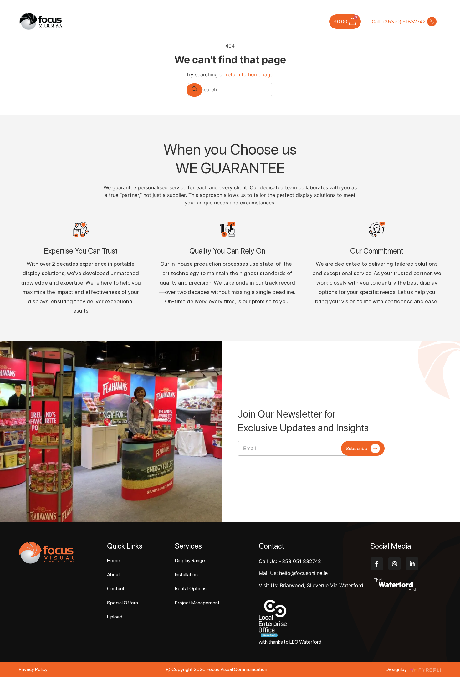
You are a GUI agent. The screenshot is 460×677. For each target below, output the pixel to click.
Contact (313, 21)
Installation (186, 574)
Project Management (197, 603)
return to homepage (249, 74)
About (146, 21)
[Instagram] (394, 563)
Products (199, 21)
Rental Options (191, 589)
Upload (291, 21)
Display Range (190, 560)
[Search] (194, 90)
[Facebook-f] (377, 563)
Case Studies (228, 21)
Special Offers (263, 21)
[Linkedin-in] (412, 563)
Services (167, 21)
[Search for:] (230, 89)
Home (128, 21)
